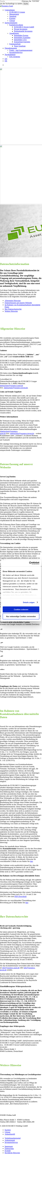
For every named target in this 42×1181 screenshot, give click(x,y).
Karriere (8, 1130)
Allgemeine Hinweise (13, 301)
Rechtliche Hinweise (12, 1153)
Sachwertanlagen (28, 1162)
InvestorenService (11, 1142)
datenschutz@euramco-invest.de (16, 388)
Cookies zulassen (21, 609)
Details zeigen (29, 602)
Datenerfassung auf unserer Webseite (18, 303)
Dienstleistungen (27, 1165)
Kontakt (8, 1151)
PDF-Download (20, 896)
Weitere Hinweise (11, 311)
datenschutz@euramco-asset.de (11, 386)
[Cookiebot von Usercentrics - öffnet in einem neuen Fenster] (29, 563)
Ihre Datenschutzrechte (13, 309)
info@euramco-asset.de (10, 968)
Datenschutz (9, 1149)
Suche (26, 4)
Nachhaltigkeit (26, 1169)
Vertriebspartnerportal (13, 1138)
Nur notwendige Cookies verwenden (21, 616)
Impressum (9, 1146)
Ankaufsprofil (10, 1134)
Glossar (7, 1132)
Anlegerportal (10, 1140)
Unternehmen (26, 1158)
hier (31, 861)
